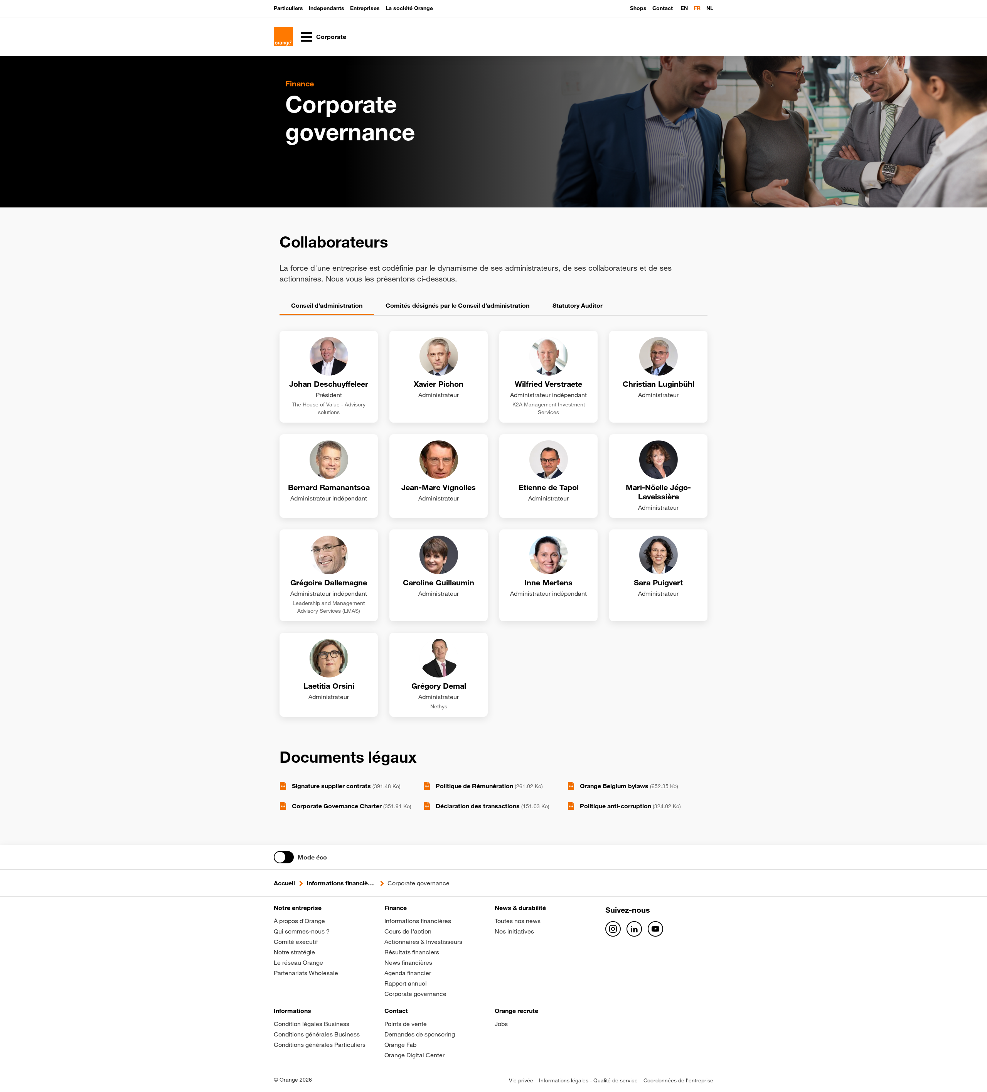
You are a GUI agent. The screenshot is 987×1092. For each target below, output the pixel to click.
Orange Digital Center (414, 1055)
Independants (326, 8)
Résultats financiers (411, 952)
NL (709, 8)
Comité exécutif (296, 941)
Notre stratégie (294, 952)
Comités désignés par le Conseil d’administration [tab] (457, 305)
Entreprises (365, 8)
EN (684, 8)
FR (697, 8)
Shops (638, 8)
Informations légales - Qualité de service (588, 1080)
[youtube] (655, 929)
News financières (408, 962)
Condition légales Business (311, 1024)
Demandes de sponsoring (419, 1034)
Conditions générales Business (317, 1034)
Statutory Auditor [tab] (577, 305)
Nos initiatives (514, 931)
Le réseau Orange (298, 962)
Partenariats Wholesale (306, 973)
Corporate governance (415, 994)
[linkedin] (634, 929)
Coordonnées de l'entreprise (678, 1080)
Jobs (501, 1024)
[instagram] (613, 929)
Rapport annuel (405, 983)
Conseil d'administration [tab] (326, 305)
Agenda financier (407, 973)
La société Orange (409, 8)
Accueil (284, 883)
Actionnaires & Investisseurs (423, 941)
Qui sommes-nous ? (302, 931)
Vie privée (521, 1080)
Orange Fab (400, 1044)
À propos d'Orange (299, 921)
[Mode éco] (284, 857)
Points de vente (405, 1024)
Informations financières (341, 883)
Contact (662, 8)
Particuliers (288, 8)
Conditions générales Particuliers (319, 1044)
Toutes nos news (518, 921)
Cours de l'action (407, 931)
